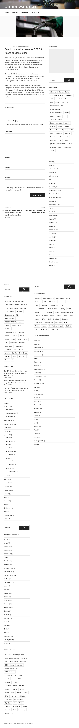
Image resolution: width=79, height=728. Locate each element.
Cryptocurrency (54, 190)
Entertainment (54, 106)
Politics (66, 140)
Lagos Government (56, 123)
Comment (9, 131)
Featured (52, 205)
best (7, 444)
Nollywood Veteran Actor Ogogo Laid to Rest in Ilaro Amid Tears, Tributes (16, 389)
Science (51, 233)
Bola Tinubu (59, 99)
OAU (51, 133)
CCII (51, 102)
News (58, 130)
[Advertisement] (61, 61)
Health (52, 116)
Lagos (60, 119)
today (8, 458)
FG (62, 106)
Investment (52, 215)
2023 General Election (57, 95)
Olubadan (68, 133)
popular (52, 144)
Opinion (51, 226)
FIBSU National (55, 109)
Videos (51, 265)
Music (52, 130)
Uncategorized (53, 262)
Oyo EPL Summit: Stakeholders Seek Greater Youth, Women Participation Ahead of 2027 (15, 373)
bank (50, 180)
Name (7, 157)
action (51, 162)
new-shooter (10, 451)
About (7, 12)
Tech (59, 147)
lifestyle (51, 219)
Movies (67, 126)
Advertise (24, 12)
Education (65, 102)
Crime (57, 102)
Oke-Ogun (59, 133)
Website (8, 177)
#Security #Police (63, 92)
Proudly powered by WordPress (23, 723)
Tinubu (52, 151)
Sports (70, 144)
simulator (52, 240)
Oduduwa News (21, 6)
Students (53, 147)
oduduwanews (23, 46)
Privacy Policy (8, 723)
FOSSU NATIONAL (56, 113)
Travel (51, 255)
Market (60, 126)
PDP (60, 140)
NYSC (71, 130)
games (51, 208)
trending (51, 258)
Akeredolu (69, 95)
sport (50, 244)
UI (57, 151)
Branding (52, 183)
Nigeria (64, 130)
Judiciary (53, 119)
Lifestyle (67, 123)
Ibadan (59, 116)
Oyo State (53, 140)
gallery (66, 113)
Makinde (52, 126)
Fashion (51, 201)
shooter (51, 237)
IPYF (64, 116)
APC (51, 99)
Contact (15, 12)
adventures (52, 169)
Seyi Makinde (61, 144)
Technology (67, 147)
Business (10, 107)
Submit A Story (36, 12)
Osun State (53, 137)
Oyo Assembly (64, 137)
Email (7, 167)
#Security (53, 92)
